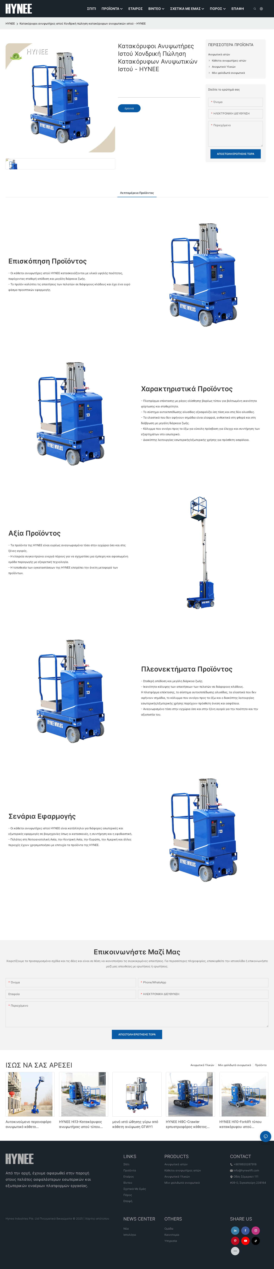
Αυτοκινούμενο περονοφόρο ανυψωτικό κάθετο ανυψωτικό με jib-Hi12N (28, 1124)
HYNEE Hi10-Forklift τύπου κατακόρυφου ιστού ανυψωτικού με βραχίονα (240, 1124)
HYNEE (10, 23)
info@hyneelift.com (246, 1170)
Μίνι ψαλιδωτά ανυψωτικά (234, 1065)
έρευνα (129, 108)
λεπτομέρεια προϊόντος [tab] (137, 193)
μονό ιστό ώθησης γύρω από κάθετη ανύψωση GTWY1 (135, 1124)
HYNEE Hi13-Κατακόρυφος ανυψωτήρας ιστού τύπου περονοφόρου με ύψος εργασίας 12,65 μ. (80, 1124)
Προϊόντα (261, 1065)
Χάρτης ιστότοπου (97, 1218)
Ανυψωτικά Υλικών (202, 1065)
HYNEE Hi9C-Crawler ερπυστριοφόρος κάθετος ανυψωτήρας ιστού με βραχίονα (186, 1124)
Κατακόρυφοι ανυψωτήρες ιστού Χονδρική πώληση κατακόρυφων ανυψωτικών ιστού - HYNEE (83, 23)
